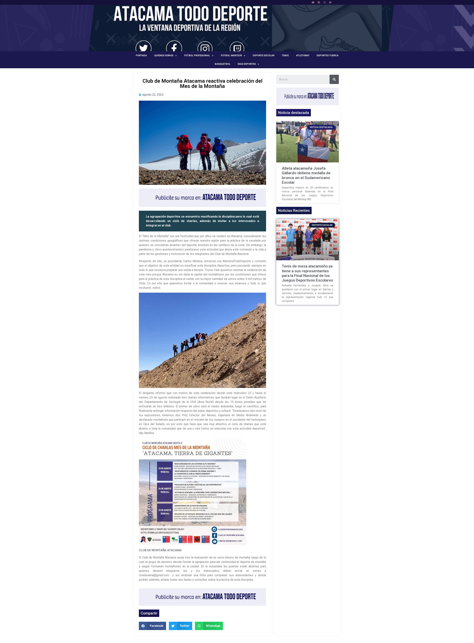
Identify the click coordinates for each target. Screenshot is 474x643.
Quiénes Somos (163, 55)
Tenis (285, 55)
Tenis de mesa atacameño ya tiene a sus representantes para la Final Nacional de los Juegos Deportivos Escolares (307, 273)
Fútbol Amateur (231, 55)
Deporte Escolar (263, 55)
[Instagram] (324, 2)
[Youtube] (313, 2)
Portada (141, 55)
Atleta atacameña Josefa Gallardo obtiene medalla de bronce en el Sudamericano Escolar (306, 175)
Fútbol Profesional (197, 55)
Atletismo (302, 55)
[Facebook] (318, 2)
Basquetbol (222, 64)
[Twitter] (330, 2)
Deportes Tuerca (327, 55)
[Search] (334, 79)
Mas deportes (247, 64)
